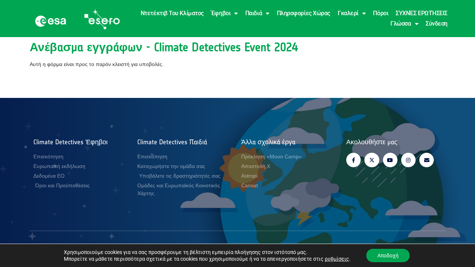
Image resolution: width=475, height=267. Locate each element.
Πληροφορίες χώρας (303, 13)
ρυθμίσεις (337, 259)
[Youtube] (390, 160)
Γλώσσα (400, 23)
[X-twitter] (371, 160)
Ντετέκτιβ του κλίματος (172, 13)
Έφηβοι (220, 13)
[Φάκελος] (426, 160)
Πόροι (380, 13)
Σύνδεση (437, 23)
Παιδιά (253, 13)
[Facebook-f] (353, 160)
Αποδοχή (388, 255)
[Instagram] (408, 160)
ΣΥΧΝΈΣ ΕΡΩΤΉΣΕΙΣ (422, 13)
